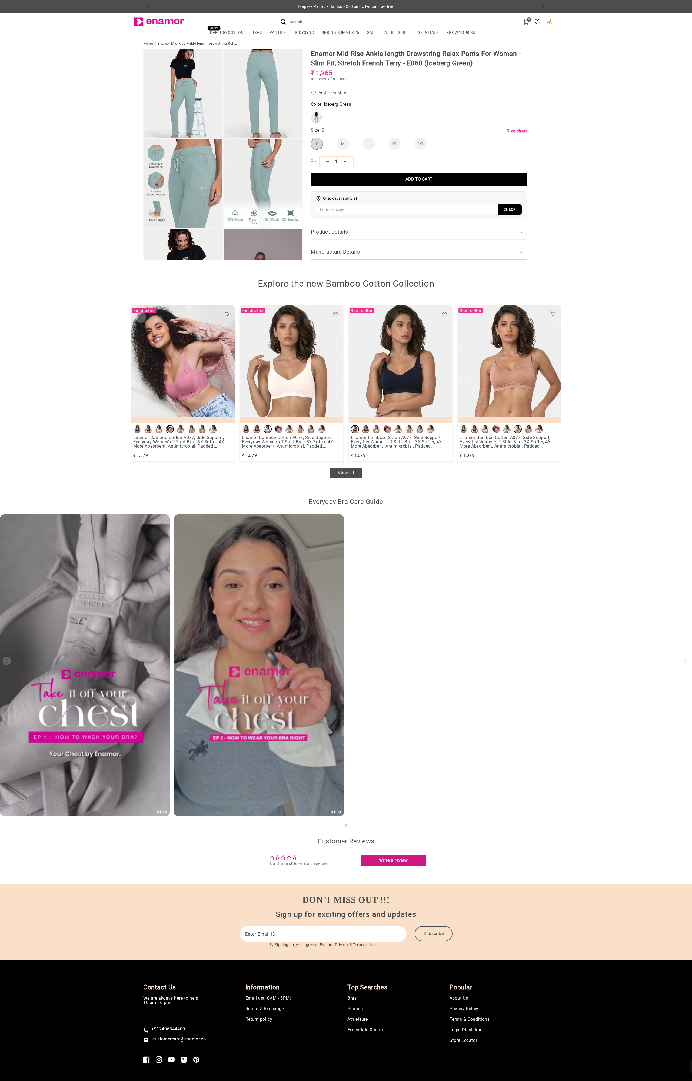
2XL (420, 144)
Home (148, 43)
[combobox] (354, 21)
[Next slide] (551, 312)
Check (510, 209)
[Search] (283, 21)
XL (394, 144)
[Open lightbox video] (85, 665)
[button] (256, 32)
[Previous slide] (140, 317)
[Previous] (149, 6)
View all (346, 472)
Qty (313, 161)
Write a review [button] (393, 860)
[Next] (543, 6)
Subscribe (433, 933)
